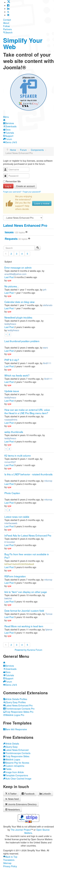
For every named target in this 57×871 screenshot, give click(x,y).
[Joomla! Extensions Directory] (8, 15)
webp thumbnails (13, 432)
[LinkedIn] (8, 8)
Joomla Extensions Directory (22, 804)
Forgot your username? (12, 191)
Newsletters (14, 809)
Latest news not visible (16, 516)
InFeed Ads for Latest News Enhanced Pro (27, 535)
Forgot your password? (32, 191)
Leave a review (41, 203)
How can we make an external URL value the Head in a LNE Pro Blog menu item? (27, 411)
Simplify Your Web (22, 43)
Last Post (9, 277)
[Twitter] (8, 2)
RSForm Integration (15, 576)
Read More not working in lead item (23, 626)
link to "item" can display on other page (25, 592)
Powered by (21, 649)
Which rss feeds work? (16, 375)
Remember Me (13, 181)
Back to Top (11, 856)
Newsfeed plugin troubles (18, 317)
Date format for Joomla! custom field (24, 610)
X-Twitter (12, 793)
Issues (9, 232)
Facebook (30, 793)
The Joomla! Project (21, 829)
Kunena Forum (34, 649)
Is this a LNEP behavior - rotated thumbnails (28, 474)
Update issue (11, 391)
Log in (8, 186)
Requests (11, 239)
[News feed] (8, 11)
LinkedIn (46, 793)
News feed (13, 798)
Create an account (25, 186)
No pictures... (11, 286)
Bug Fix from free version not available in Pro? (26, 555)
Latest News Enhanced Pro (25, 225)
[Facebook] (8, 5)
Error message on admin (18, 267)
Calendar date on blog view (19, 302)
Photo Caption (12, 493)
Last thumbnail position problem (21, 341)
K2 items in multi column (17, 455)
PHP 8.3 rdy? (11, 360)
